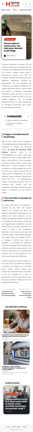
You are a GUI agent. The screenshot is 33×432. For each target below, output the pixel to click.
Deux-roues (10, 39)
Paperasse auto (11, 394)
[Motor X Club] (13, 4)
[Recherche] (26, 4)
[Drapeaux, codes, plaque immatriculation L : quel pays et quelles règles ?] (16, 353)
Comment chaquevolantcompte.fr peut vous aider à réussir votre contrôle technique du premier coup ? (16, 402)
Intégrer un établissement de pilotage (17, 120)
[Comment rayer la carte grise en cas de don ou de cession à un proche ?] (16, 321)
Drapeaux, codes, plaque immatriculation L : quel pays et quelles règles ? (13, 368)
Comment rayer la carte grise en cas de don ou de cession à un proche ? (15, 335)
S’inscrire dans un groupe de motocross (14, 124)
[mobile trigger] (3, 4)
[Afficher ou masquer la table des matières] (25, 116)
